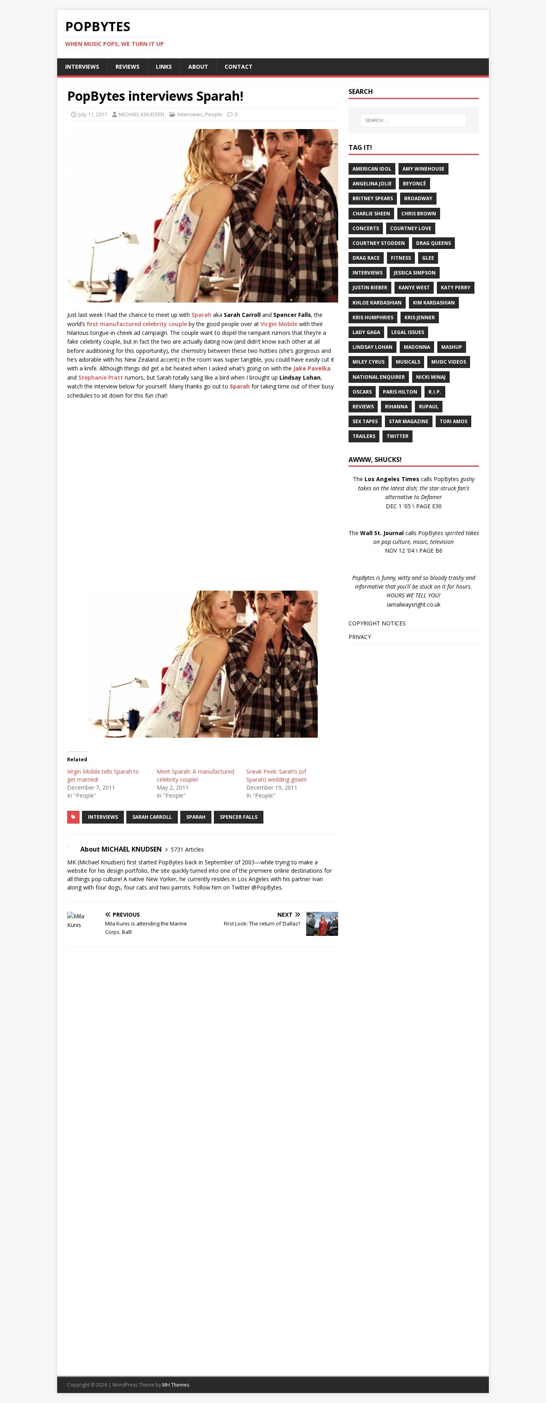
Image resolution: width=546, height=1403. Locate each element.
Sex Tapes (365, 421)
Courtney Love (410, 228)
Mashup (451, 347)
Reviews (363, 406)
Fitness (401, 258)
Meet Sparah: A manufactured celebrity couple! (195, 775)
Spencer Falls (238, 817)
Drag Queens (433, 243)
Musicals (408, 361)
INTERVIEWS (82, 66)
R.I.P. (434, 391)
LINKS (164, 66)
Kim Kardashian (434, 302)
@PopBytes (266, 887)
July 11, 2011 (92, 114)
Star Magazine (408, 421)
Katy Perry (455, 287)
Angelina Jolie (372, 183)
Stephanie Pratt (100, 377)
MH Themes (175, 1384)
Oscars (362, 391)
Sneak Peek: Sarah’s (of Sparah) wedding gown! (276, 775)
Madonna (417, 347)
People (213, 114)
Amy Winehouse (423, 168)
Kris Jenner (420, 317)
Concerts (366, 228)
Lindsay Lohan (373, 347)
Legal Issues (407, 332)
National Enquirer (379, 377)
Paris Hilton (400, 391)
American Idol (372, 168)
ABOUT (198, 66)
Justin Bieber (370, 287)
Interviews (190, 114)
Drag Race (366, 258)
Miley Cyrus (369, 361)
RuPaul (428, 406)
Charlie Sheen (371, 213)
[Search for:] (413, 120)
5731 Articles (187, 849)
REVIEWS (127, 66)
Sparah (201, 314)
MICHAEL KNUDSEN (141, 114)
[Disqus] (202, 1056)
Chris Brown (418, 213)
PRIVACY (360, 637)
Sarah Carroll (152, 817)
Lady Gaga (366, 332)
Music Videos (448, 361)
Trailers (364, 436)
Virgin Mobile (279, 324)
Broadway (418, 198)
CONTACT (239, 66)
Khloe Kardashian (377, 302)
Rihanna (396, 406)
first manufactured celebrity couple (137, 324)
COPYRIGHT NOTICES (377, 623)
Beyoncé (414, 183)
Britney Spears (373, 198)
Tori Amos (453, 421)
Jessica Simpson (415, 272)
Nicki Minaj (431, 377)
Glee (428, 258)
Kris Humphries (373, 317)
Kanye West (414, 287)
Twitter (398, 436)
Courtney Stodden (379, 243)
